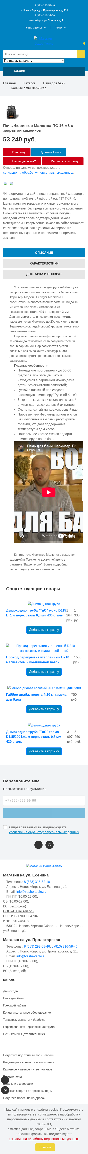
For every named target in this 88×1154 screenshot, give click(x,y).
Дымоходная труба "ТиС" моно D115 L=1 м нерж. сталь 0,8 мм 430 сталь (36, 613)
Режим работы (33, 27)
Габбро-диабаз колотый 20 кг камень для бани (36, 697)
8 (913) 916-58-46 (65, 946)
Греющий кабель (15, 1005)
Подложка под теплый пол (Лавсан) (28, 1055)
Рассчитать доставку (64, 161)
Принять (45, 1147)
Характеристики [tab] (44, 263)
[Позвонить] (38, 845)
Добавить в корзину (44, 630)
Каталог (29, 83)
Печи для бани (54, 83)
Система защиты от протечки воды (28, 1090)
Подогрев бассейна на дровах (24, 1098)
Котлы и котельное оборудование (27, 1012)
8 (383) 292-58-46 (44, 5)
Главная (9, 83)
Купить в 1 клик (50, 152)
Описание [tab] (44, 252)
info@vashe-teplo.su (31, 891)
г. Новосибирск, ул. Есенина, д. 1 (44, 20)
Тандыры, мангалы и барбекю (24, 1019)
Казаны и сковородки (18, 1083)
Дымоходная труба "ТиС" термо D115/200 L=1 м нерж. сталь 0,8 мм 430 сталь (33, 736)
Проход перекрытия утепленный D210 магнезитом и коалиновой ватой (37, 660)
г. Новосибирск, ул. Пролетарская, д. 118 (44, 10)
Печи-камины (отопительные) (24, 1034)
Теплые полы (12, 1076)
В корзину (18, 152)
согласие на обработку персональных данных (38, 172)
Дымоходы (10, 991)
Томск (58, 27)
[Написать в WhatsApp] (49, 845)
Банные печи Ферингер (28, 88)
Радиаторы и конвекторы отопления (28, 1062)
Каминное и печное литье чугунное (27, 1069)
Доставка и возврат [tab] (44, 274)
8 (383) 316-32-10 (44, 15)
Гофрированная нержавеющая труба (29, 1026)
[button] (44, 71)
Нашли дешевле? (23, 161)
